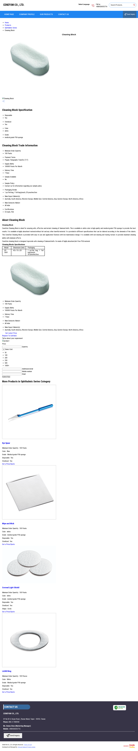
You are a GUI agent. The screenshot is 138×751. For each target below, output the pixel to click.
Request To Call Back (9, 336)
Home (7, 23)
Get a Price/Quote (8, 464)
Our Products (46, 14)
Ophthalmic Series (11, 28)
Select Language (83, 4)
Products (8, 25)
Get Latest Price (11, 333)
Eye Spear (6, 443)
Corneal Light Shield (10, 587)
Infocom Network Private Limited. (26, 747)
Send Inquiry (130, 14)
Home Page (9, 14)
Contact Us (63, 14)
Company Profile (26, 14)
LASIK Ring (6, 671)
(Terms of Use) (28, 744)
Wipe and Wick (8, 523)
